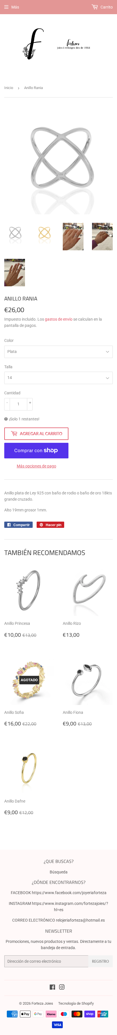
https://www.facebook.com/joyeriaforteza (69, 892)
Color (9, 340)
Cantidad (12, 393)
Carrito (106, 7)
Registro (100, 961)
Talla (8, 367)
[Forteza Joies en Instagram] (62, 988)
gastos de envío (58, 319)
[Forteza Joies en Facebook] (52, 988)
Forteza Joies (42, 1003)
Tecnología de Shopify (76, 1003)
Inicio (8, 88)
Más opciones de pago (36, 466)
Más (15, 7)
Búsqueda (59, 872)
